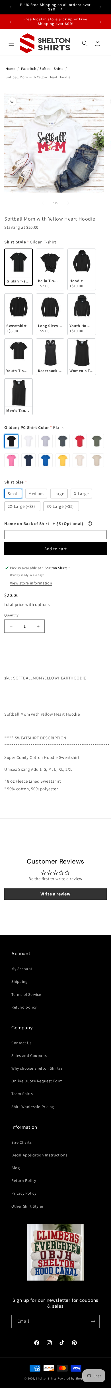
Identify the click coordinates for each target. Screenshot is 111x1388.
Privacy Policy (23, 1193)
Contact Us (21, 1042)
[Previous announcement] (10, 7)
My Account (21, 968)
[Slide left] (43, 203)
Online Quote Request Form (37, 1080)
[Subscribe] (93, 1321)
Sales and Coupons (29, 1055)
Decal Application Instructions (39, 1155)
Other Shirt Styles (27, 1206)
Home (10, 68)
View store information (31, 583)
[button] (11, 43)
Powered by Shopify (72, 1378)
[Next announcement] (100, 7)
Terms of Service (26, 994)
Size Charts (21, 1142)
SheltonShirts (46, 1378)
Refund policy (24, 1007)
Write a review (55, 894)
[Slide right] (68, 203)
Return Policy (23, 1180)
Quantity (11, 615)
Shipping (19, 981)
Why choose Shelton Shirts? (37, 1068)
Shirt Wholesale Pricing (32, 1106)
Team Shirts (22, 1093)
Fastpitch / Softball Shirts (42, 68)
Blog (15, 1167)
